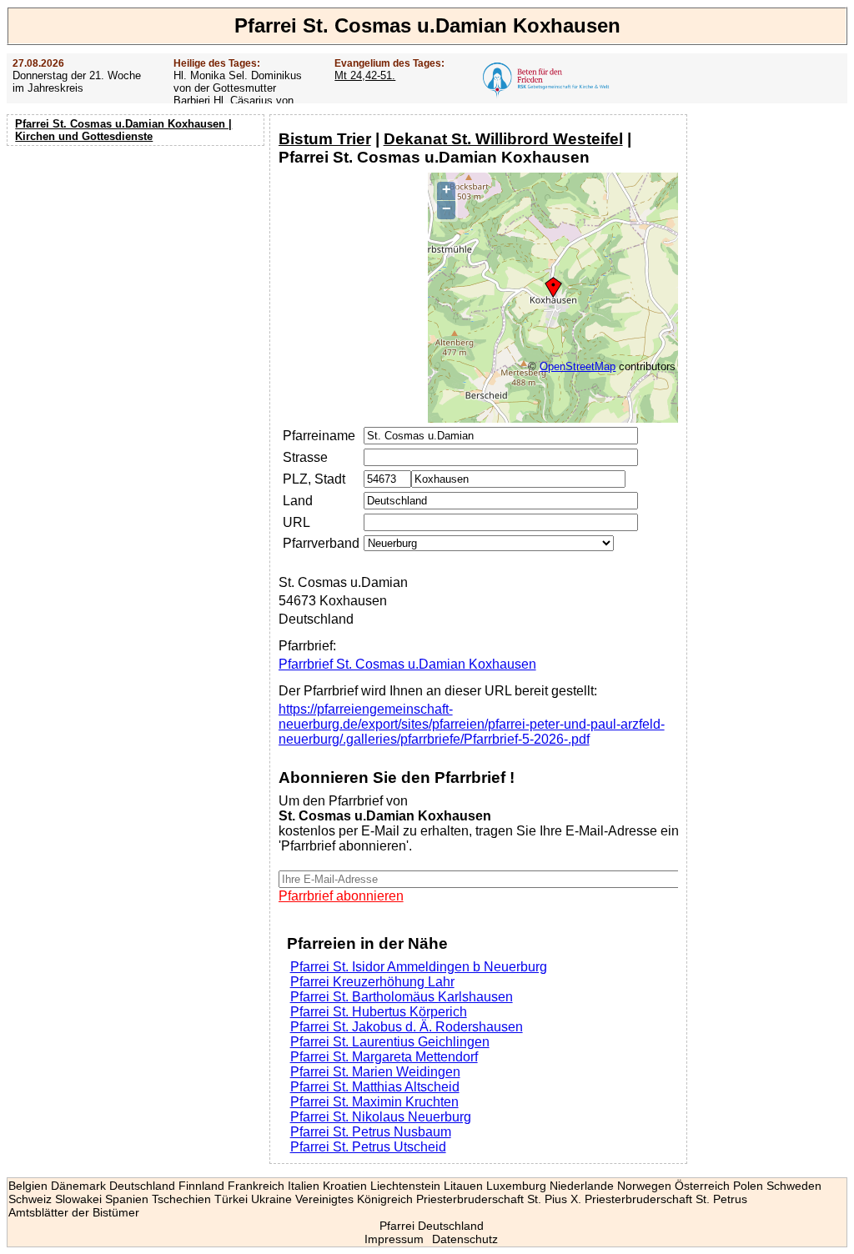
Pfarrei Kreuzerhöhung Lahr (372, 982)
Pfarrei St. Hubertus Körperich (378, 1012)
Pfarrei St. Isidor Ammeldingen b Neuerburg (418, 967)
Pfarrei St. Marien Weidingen (375, 1072)
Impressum (394, 1239)
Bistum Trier (325, 139)
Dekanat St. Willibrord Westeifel (503, 139)
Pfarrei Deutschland (431, 1225)
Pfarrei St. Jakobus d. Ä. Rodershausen (406, 1027)
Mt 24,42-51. (364, 75)
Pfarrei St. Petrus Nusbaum (370, 1132)
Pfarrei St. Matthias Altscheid (375, 1087)
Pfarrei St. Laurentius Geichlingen (390, 1042)
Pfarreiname (319, 436)
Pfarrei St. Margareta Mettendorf (384, 1057)
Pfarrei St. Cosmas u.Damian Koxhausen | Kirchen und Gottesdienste (123, 130)
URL (296, 522)
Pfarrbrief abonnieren (341, 896)
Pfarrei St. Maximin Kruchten (374, 1102)
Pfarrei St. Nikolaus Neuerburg (380, 1117)
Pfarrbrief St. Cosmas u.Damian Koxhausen (407, 664)
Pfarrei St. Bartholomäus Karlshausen (401, 997)
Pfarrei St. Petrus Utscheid (368, 1147)
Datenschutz (465, 1239)
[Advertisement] (137, 258)
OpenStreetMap (577, 366)
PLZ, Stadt (314, 479)
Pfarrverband (321, 543)
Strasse (305, 457)
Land (298, 501)
